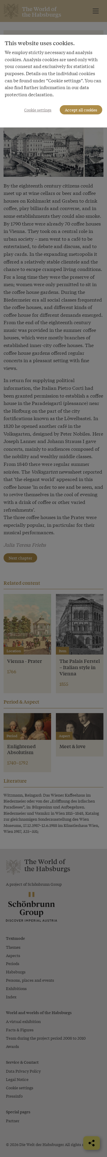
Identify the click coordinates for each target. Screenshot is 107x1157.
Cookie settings (37, 110)
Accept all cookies (81, 110)
